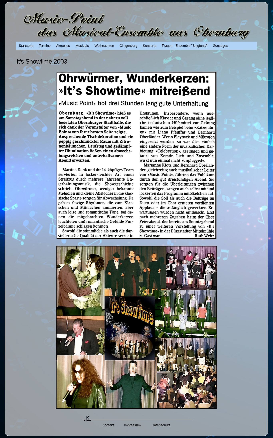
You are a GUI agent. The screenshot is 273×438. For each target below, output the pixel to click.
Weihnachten (104, 46)
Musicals (82, 46)
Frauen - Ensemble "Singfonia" (184, 46)
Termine (45, 46)
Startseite (26, 46)
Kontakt (108, 425)
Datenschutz (161, 425)
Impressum (132, 425)
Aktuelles (63, 46)
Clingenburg (128, 46)
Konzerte (149, 46)
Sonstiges (220, 46)
